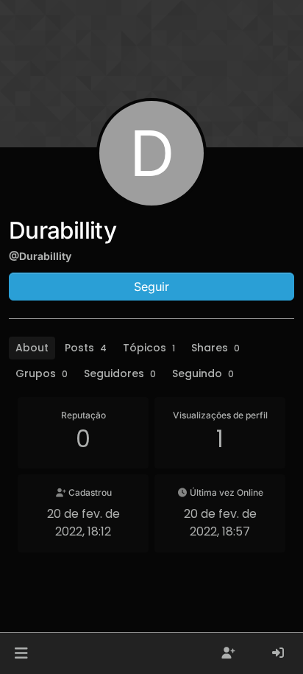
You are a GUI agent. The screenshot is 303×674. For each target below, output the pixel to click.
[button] (21, 653)
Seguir (151, 286)
